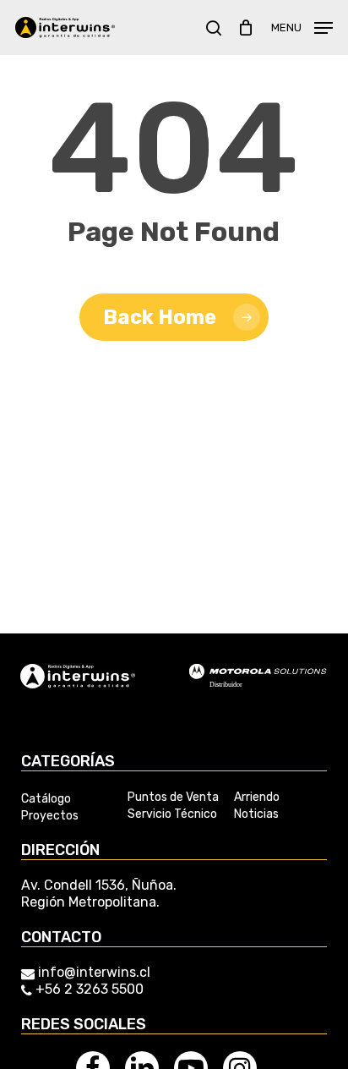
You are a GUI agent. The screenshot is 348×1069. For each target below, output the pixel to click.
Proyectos (50, 816)
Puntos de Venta (173, 797)
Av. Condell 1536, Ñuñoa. (99, 885)
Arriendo (257, 797)
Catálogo (46, 799)
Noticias (256, 814)
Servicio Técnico (172, 814)
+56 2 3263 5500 (88, 989)
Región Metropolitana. (90, 902)
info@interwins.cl (94, 972)
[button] (302, 26)
